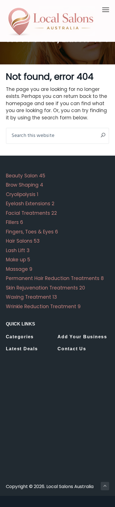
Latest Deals (22, 348)
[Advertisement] (57, 425)
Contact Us (72, 348)
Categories (20, 336)
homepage (19, 103)
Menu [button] (99, 9)
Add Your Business (82, 336)
